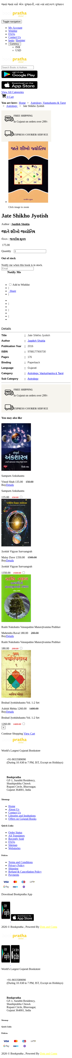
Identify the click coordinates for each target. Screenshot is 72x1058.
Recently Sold (16, 838)
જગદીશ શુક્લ (18, 239)
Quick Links (6, 1027)
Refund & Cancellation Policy (25, 871)
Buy (3, 484)
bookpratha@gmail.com (20, 769)
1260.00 (22, 708)
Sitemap (12, 845)
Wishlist (12, 30)
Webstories (14, 848)
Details (10, 484)
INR (17, 47)
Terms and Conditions (20, 862)
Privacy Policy (16, 865)
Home (22, 102)
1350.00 (20, 557)
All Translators (16, 835)
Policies (4, 1033)
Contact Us (14, 37)
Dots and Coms (48, 926)
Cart (10, 96)
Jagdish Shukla (20, 224)
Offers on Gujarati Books (22, 818)
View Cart (29, 733)
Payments (13, 874)
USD (18, 50)
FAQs (11, 34)
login (11, 40)
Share (12, 290)
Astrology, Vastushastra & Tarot (48, 102)
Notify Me (13, 272)
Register (20, 40)
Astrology (12, 105)
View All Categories (12, 92)
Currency (15, 44)
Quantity (7, 251)
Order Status (15, 832)
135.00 (19, 481)
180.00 (24, 632)
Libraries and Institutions (22, 815)
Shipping (13, 868)
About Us (13, 809)
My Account (15, 27)
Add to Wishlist (21, 284)
